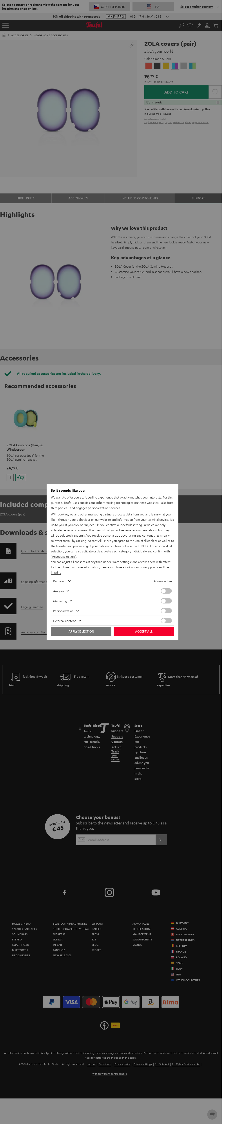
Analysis (58, 591)
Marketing (60, 601)
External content (64, 621)
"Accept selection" (63, 556)
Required (59, 581)
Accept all (143, 631)
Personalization (63, 611)
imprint (56, 572)
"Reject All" (91, 525)
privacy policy (149, 567)
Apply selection (81, 631)
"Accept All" (95, 541)
